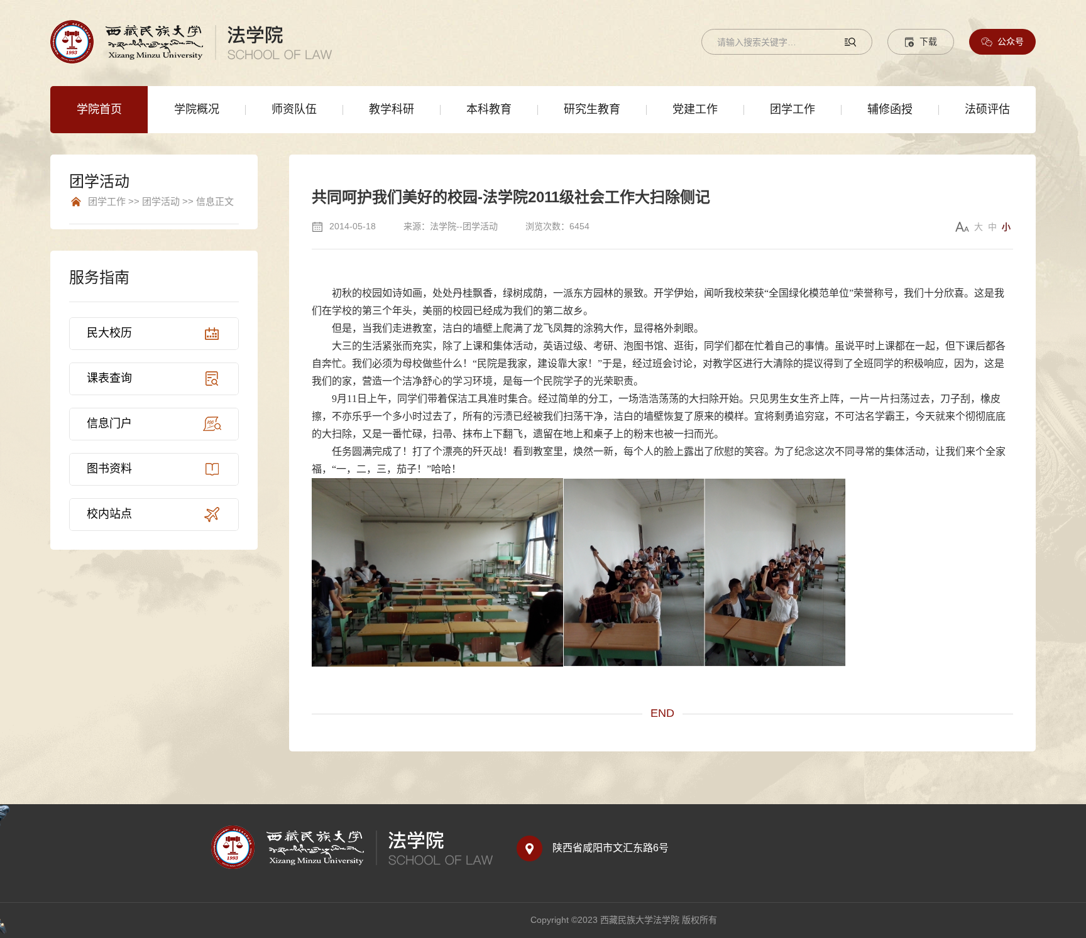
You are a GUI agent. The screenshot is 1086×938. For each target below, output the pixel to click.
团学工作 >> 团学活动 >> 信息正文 (161, 202)
